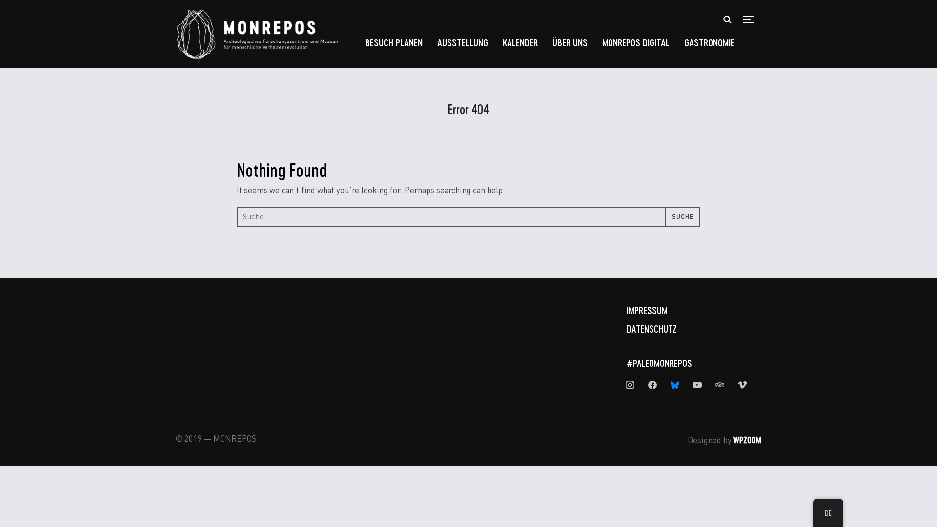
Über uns (570, 42)
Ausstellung (462, 42)
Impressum (647, 310)
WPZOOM (747, 440)
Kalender (520, 42)
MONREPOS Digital (636, 42)
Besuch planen (394, 42)
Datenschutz (652, 329)
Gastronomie (709, 42)
